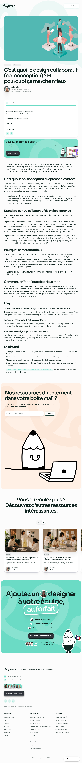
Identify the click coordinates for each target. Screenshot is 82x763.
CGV (48, 758)
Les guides (33, 745)
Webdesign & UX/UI (61, 720)
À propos (7, 726)
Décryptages (34, 732)
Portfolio (7, 723)
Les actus (33, 739)
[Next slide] (43, 522)
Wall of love (7, 732)
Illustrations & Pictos (62, 732)
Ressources (8, 729)
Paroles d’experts (35, 742)
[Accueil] (9, 6)
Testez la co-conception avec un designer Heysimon (29, 370)
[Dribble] (9, 701)
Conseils (32, 735)
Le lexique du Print (36, 723)
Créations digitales (61, 723)
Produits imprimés (61, 717)
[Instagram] (11, 133)
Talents (6, 735)
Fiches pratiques (35, 748)
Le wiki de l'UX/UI (35, 720)
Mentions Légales (38, 758)
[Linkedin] (7, 133)
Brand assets (59, 726)
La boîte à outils (35, 729)
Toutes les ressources (37, 717)
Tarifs (5, 720)
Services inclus (9, 717)
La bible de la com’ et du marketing (41, 726)
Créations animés (61, 729)
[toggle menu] (77, 6)
